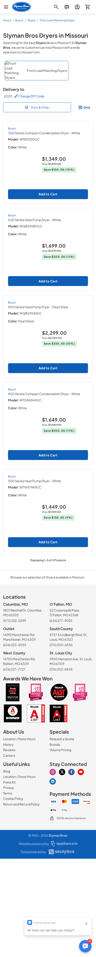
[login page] (77, 7)
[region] (48, 70)
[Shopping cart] (87, 7)
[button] (66, 7)
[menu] (6, 6)
